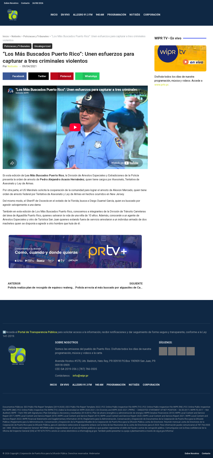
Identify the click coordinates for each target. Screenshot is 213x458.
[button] (206, 15)
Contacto (25, 3)
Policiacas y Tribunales (36, 36)
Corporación (151, 14)
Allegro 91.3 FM (83, 14)
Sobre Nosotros (11, 3)
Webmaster (94, 453)
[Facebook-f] (163, 351)
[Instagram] (172, 351)
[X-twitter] (181, 351)
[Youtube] (190, 351)
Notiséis (134, 14)
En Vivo (65, 14)
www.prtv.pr (161, 84)
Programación (116, 14)
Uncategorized (42, 46)
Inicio (54, 14)
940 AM (100, 14)
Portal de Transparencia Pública (37, 332)
